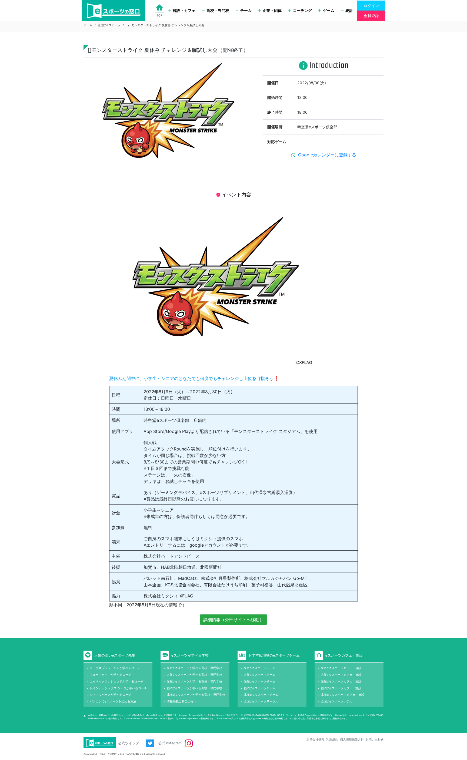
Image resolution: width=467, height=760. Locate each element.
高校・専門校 (217, 10)
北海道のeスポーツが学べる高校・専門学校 (196, 695)
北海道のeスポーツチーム (261, 695)
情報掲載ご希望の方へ (181, 701)
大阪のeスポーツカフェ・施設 (341, 675)
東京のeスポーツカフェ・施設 (341, 668)
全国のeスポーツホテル (336, 701)
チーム (246, 10)
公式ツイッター (131, 743)
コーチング (302, 10)
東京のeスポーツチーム (259, 668)
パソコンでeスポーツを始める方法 (113, 701)
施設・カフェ (184, 10)
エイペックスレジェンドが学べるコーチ (116, 681)
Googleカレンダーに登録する (327, 154)
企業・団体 (272, 10)
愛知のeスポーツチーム (259, 681)
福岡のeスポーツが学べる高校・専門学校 (194, 688)
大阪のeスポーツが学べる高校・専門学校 (194, 675)
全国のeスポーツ (109, 25)
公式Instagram (170, 743)
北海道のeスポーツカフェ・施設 (342, 695)
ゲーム (328, 10)
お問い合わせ (374, 739)
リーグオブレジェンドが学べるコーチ (115, 668)
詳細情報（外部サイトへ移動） (233, 619)
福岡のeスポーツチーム (259, 688)
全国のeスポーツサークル (261, 701)
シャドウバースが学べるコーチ (110, 695)
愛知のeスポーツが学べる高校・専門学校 (194, 681)
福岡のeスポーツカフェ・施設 (341, 688)
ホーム (88, 25)
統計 (349, 10)
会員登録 (371, 15)
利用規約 (332, 739)
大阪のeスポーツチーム (259, 675)
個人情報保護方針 (352, 739)
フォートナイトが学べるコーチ (110, 675)
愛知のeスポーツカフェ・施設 (341, 681)
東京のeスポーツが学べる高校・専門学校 (194, 668)
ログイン (371, 5)
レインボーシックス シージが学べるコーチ (118, 688)
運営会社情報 (315, 739)
